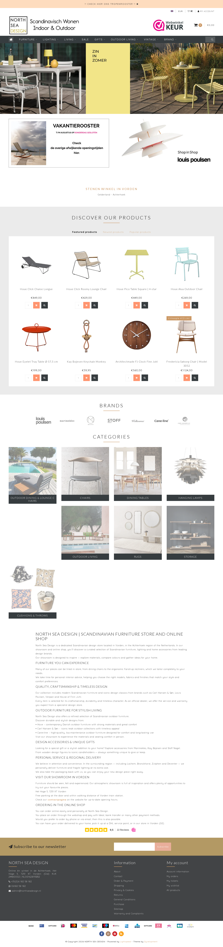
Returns (118, 895)
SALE (85, 39)
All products (173, 890)
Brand (169, 39)
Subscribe (163, 846)
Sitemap (118, 909)
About (117, 871)
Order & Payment (123, 881)
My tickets (172, 881)
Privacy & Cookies (124, 890)
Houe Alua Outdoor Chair (187, 289)
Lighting (49, 39)
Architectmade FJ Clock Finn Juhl (137, 361)
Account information (178, 871)
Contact (118, 876)
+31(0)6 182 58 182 (21, 881)
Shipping (119, 885)
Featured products (84, 232)
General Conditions (124, 899)
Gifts (99, 39)
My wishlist (173, 885)
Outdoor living (123, 39)
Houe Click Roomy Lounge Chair (86, 289)
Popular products (140, 232)
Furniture (27, 39)
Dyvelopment (151, 941)
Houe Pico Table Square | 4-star (137, 289)
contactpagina (57, 799)
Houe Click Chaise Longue (36, 289)
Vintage (150, 39)
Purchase (119, 904)
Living (69, 39)
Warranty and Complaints (128, 913)
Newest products (113, 232)
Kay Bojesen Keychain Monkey (86, 361)
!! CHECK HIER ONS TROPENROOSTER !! (110, 4)
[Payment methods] (31, 925)
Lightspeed (125, 941)
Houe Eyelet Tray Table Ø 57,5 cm (36, 361)
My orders (172, 876)
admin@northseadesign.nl (26, 890)
